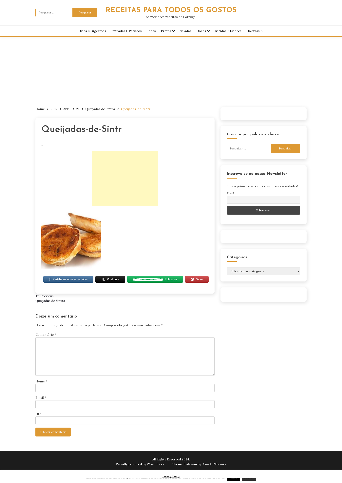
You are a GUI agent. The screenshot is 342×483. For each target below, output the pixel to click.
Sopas (151, 31)
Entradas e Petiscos (126, 31)
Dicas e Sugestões (92, 31)
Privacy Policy (171, 476)
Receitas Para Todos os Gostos (171, 10)
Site (38, 414)
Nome (41, 381)
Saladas (185, 31)
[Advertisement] (171, 66)
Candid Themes (214, 464)
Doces (201, 31)
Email (40, 397)
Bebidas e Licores (228, 31)
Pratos (166, 31)
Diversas (253, 31)
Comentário (45, 335)
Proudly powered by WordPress (140, 464)
